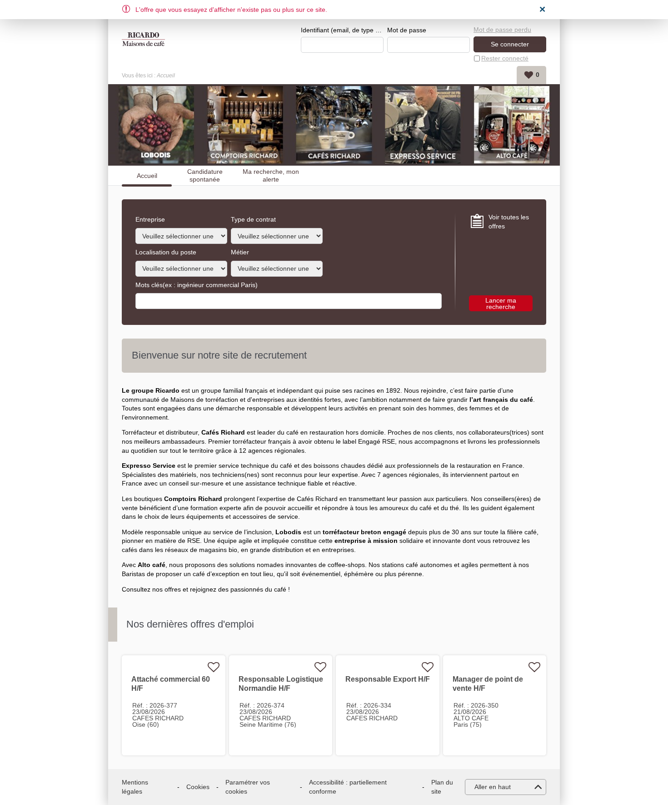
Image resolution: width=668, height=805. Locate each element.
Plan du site (442, 787)
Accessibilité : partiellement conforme (348, 787)
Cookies (197, 786)
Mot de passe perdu (502, 29)
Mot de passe (406, 30)
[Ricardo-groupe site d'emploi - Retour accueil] (143, 39)
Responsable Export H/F (387, 679)
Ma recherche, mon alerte (271, 175)
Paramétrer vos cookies (247, 787)
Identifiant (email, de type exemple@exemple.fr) (342, 30)
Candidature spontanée (205, 175)
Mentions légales (135, 787)
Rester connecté (504, 58)
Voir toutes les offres (509, 221)
